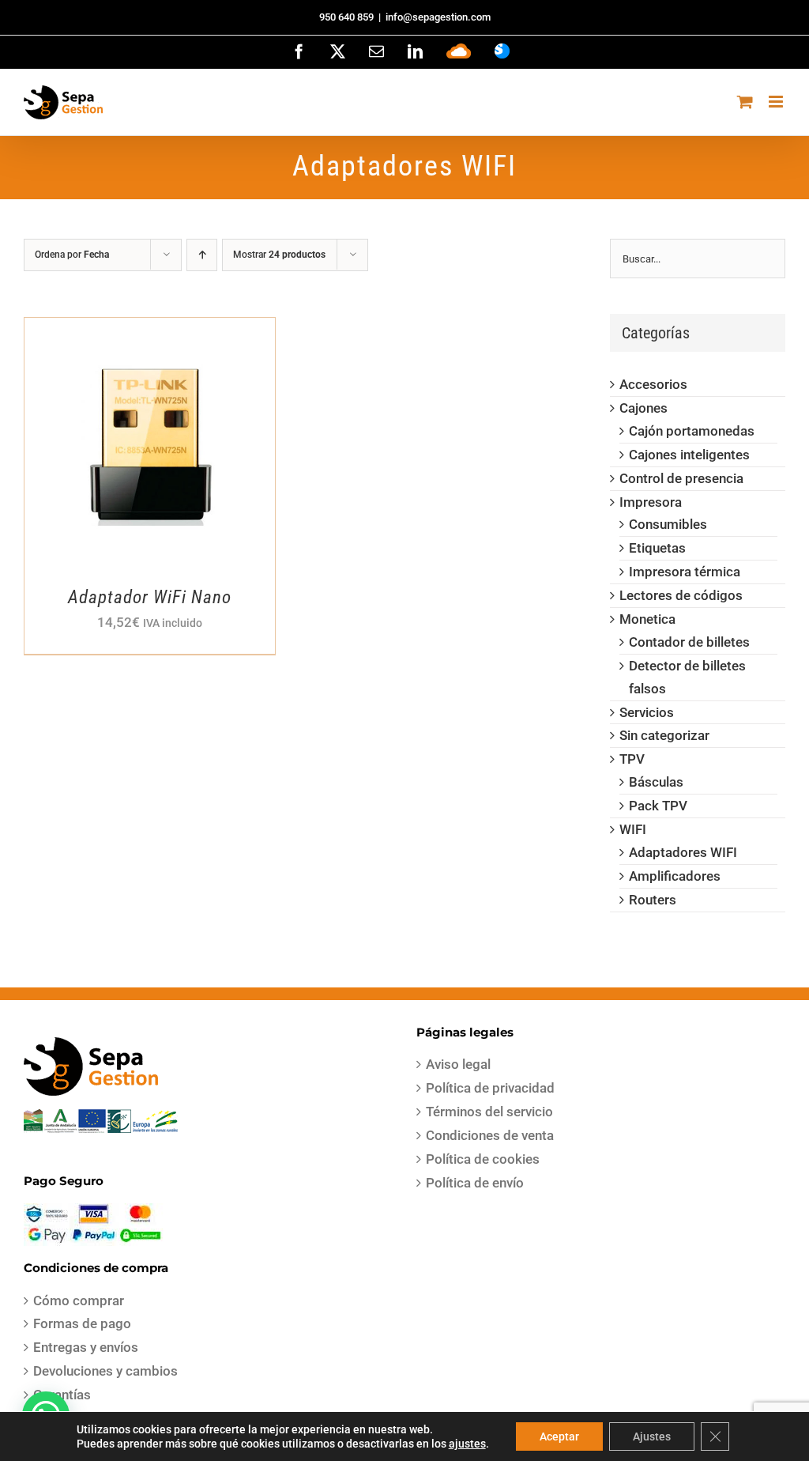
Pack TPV (658, 806)
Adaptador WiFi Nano (149, 597)
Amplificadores (675, 876)
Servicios (646, 712)
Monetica (647, 619)
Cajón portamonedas (691, 431)
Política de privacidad (490, 1088)
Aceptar (559, 1436)
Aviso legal (458, 1064)
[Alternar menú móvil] (777, 101)
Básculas (656, 782)
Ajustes (652, 1436)
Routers (652, 900)
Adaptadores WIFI (683, 852)
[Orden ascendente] (201, 255)
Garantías (62, 1394)
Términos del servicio (489, 1111)
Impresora (650, 502)
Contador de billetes (689, 642)
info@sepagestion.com (438, 17)
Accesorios (653, 384)
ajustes (467, 1443)
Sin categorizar (664, 735)
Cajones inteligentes (689, 454)
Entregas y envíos (85, 1347)
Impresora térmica (684, 571)
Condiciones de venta (490, 1135)
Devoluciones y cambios (105, 1371)
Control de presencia (681, 478)
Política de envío (475, 1183)
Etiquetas (657, 548)
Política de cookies (483, 1159)
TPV (632, 759)
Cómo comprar (78, 1300)
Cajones (643, 408)
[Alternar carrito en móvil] (745, 101)
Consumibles (668, 524)
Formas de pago (82, 1323)
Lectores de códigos (681, 595)
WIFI (632, 829)
